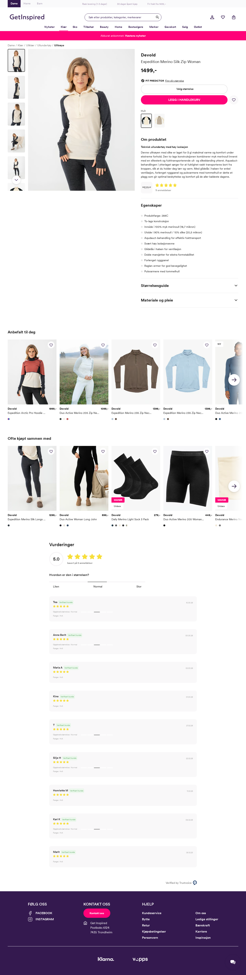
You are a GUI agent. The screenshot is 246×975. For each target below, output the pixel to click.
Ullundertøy (44, 45)
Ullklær (30, 45)
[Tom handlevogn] (234, 17)
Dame (11, 45)
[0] (223, 17)
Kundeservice (151, 913)
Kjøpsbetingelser (154, 931)
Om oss (200, 913)
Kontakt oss (97, 913)
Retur (146, 925)
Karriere (201, 931)
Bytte (146, 919)
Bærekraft (202, 925)
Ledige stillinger (206, 919)
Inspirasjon (203, 937)
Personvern (150, 937)
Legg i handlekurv (184, 100)
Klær (20, 45)
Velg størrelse (185, 88)
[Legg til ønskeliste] (233, 99)
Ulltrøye (59, 45)
